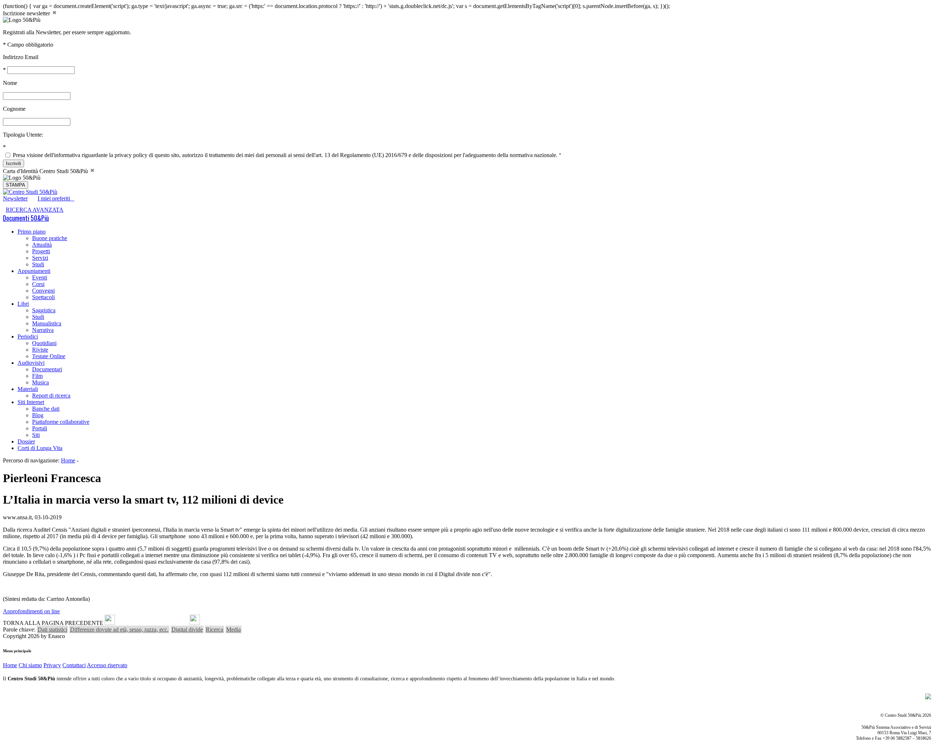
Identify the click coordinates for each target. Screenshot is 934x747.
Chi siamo (30, 665)
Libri (23, 304)
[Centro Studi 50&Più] (30, 192)
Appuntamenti (34, 271)
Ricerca (214, 629)
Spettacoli (43, 297)
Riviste (40, 350)
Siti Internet (31, 402)
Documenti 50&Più (26, 218)
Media (233, 629)
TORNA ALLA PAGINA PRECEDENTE (53, 623)
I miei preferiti (56, 198)
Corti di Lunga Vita (40, 448)
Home (68, 460)
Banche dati (45, 409)
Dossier (26, 441)
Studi (38, 264)
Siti (36, 435)
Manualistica (46, 323)
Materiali (28, 389)
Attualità (42, 245)
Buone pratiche (49, 238)
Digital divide (187, 629)
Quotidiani (44, 343)
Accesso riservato (107, 665)
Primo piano (32, 231)
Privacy (52, 665)
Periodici (28, 336)
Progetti (41, 251)
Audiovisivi (31, 363)
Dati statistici (52, 629)
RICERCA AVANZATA (34, 210)
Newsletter (15, 198)
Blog (37, 415)
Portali (39, 428)
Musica (40, 382)
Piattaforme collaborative (60, 422)
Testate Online (48, 356)
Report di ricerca (51, 395)
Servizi (40, 258)
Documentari (47, 369)
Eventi (39, 277)
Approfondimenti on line (31, 611)
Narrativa (43, 330)
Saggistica (43, 310)
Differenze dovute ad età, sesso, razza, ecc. (119, 629)
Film (37, 376)
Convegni (43, 291)
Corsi (38, 284)
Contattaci (74, 665)
